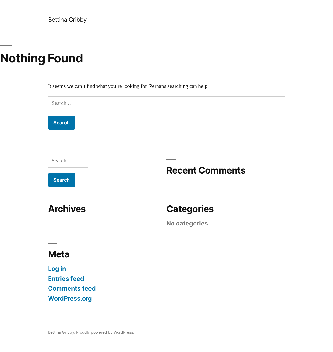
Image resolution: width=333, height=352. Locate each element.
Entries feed (66, 278)
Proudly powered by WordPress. (105, 332)
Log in (57, 268)
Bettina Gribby (67, 19)
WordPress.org (70, 298)
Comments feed (72, 288)
